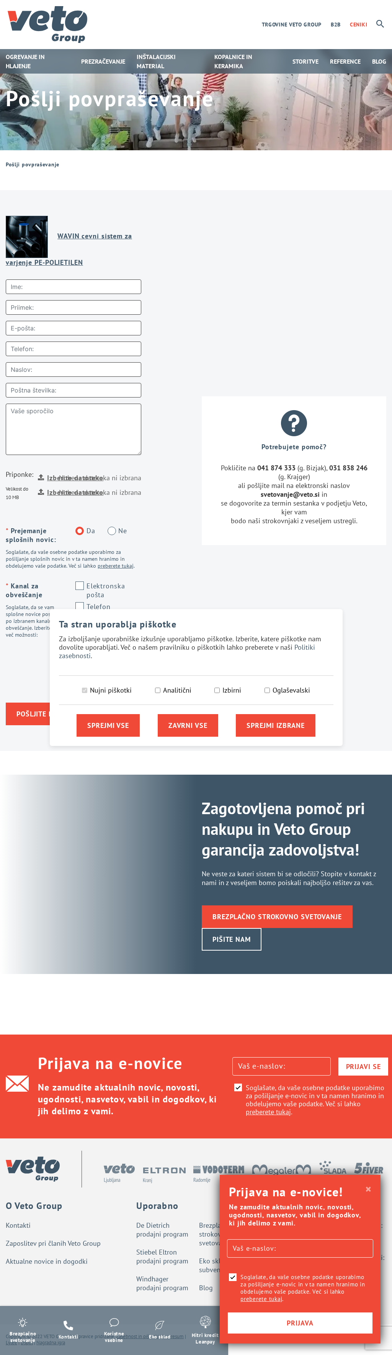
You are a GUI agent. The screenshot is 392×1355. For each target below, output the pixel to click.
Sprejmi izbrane (276, 725)
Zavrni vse (187, 725)
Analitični (177, 690)
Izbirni (231, 690)
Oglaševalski (291, 690)
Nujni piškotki (111, 690)
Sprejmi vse (108, 725)
